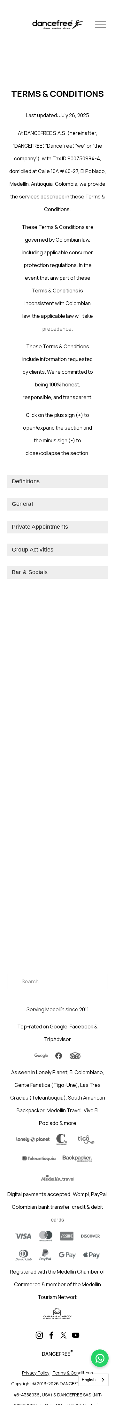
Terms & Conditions (72, 1373)
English (89, 1379)
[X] (63, 1335)
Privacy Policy (36, 1373)
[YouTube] (76, 1335)
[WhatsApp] (100, 1358)
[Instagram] (39, 1335)
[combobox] (93, 1380)
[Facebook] (51, 1335)
